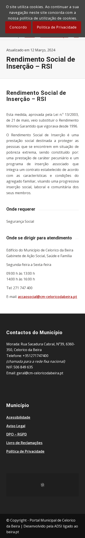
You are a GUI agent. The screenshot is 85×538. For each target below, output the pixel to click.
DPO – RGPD (16, 434)
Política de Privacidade (25, 451)
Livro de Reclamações (24, 442)
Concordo (18, 27)
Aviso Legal (15, 425)
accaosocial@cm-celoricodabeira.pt (47, 296)
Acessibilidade (18, 417)
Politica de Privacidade (57, 27)
